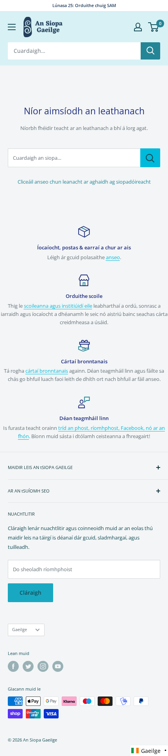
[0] (154, 27)
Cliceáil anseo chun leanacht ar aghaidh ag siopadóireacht (84, 181)
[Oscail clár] (12, 27)
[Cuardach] (150, 51)
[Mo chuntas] (138, 27)
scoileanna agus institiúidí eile (58, 305)
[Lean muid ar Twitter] (28, 666)
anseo (113, 257)
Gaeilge (19, 629)
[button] (149, 750)
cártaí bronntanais (46, 370)
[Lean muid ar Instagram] (43, 666)
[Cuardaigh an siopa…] (150, 157)
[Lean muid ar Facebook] (13, 666)
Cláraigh (30, 592)
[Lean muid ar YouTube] (57, 666)
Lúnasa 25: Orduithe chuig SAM (84, 5)
